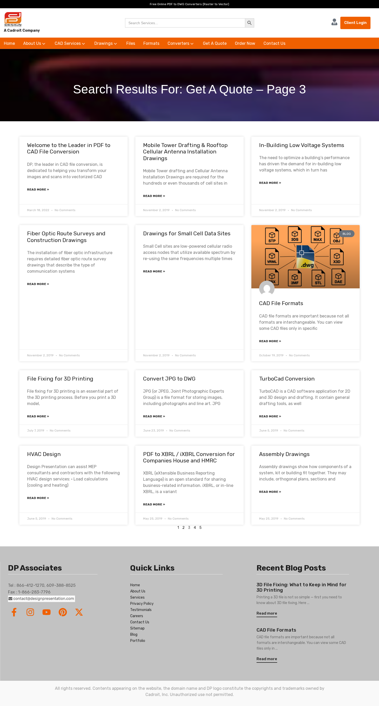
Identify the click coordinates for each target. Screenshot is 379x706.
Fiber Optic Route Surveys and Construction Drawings (66, 236)
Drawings (104, 43)
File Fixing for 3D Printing (60, 378)
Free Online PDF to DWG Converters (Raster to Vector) (189, 4)
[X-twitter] (79, 612)
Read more (267, 613)
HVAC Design (44, 454)
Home (9, 43)
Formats (151, 43)
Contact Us (274, 43)
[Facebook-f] (14, 612)
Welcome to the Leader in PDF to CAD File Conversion (68, 148)
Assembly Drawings (284, 454)
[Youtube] (46, 612)
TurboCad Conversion (287, 378)
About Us (32, 43)
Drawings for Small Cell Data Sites (186, 233)
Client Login (355, 23)
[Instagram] (30, 612)
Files (130, 43)
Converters (179, 43)
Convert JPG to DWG (169, 378)
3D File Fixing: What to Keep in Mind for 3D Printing (302, 587)
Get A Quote (215, 43)
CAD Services (68, 43)
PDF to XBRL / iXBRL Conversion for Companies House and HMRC (189, 457)
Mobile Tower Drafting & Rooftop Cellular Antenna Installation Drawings (185, 151)
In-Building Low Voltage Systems (301, 145)
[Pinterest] (63, 612)
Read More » (38, 189)
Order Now (245, 43)
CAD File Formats (281, 303)
